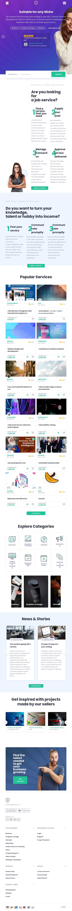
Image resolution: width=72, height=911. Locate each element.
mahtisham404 (14, 729)
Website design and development (15, 350)
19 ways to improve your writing (49, 645)
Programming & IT (12, 853)
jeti (31, 729)
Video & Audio (11, 856)
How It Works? (42, 878)
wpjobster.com (15, 805)
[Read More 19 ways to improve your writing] (51, 633)
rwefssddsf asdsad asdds (49, 463)
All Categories (11, 890)
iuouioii (42, 499)
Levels (8, 896)
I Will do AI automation (15, 727)
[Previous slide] (3, 37)
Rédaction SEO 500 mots (17, 499)
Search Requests (12, 875)
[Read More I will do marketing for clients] (36, 719)
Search (58, 74)
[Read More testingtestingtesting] (57, 719)
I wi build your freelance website (51, 349)
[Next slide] (69, 37)
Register (40, 837)
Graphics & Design (12, 837)
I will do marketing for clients (36, 727)
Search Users (10, 878)
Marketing (9, 843)
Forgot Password (43, 840)
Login (39, 833)
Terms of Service (43, 871)
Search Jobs (10, 871)
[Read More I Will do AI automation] (15, 719)
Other (8, 850)
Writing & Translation (13, 860)
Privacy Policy (42, 875)
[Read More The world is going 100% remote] (20, 633)
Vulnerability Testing (47, 425)
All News (8, 893)
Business (9, 833)
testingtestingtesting (57, 727)
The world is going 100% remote (20, 645)
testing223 (55, 729)
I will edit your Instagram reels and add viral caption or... (20, 312)
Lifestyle (9, 840)
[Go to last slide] (12, 592)
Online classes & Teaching (15, 847)
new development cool (17, 463)
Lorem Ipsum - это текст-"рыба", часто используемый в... (50, 312)
